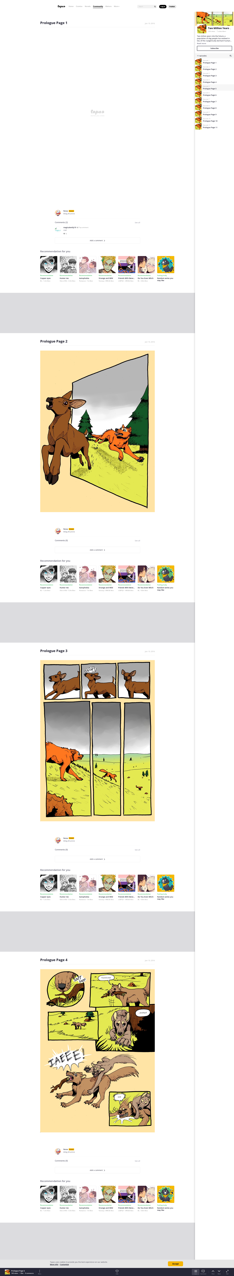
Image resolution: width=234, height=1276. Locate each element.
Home (71, 6)
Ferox (65, 211)
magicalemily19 (69, 227)
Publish (172, 6)
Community (98, 6)
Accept (175, 1263)
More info (54, 1264)
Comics (79, 6)
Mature (108, 6)
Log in (163, 6)
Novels (88, 6)
